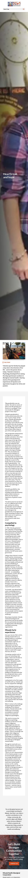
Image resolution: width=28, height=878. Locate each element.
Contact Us (14, 863)
